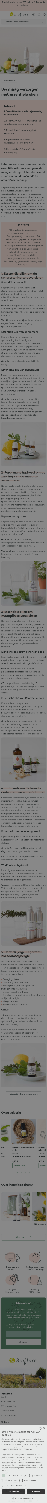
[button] (23, 1498)
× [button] (44, 1428)
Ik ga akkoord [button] (13, 1491)
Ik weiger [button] (35, 1491)
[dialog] (23, 1464)
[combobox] (40, 1428)
